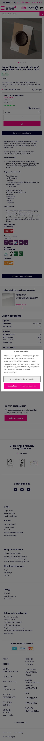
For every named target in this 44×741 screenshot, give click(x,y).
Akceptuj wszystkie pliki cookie (22, 386)
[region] (22, 370)
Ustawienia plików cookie (22, 379)
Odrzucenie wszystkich (21, 351)
